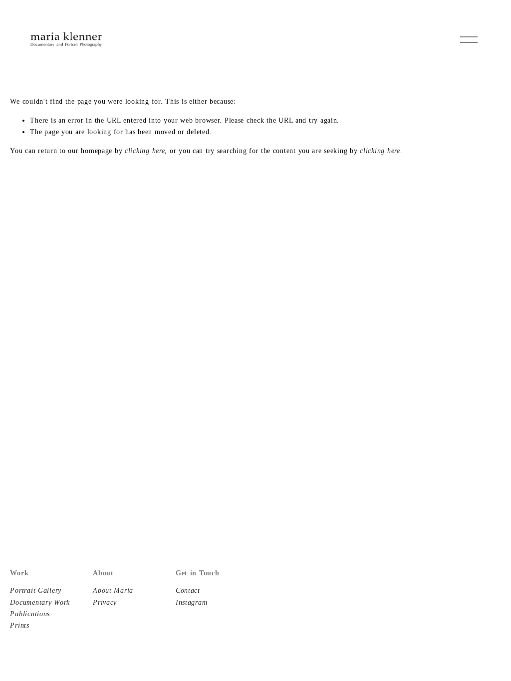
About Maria (113, 590)
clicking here (145, 151)
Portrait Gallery (35, 590)
